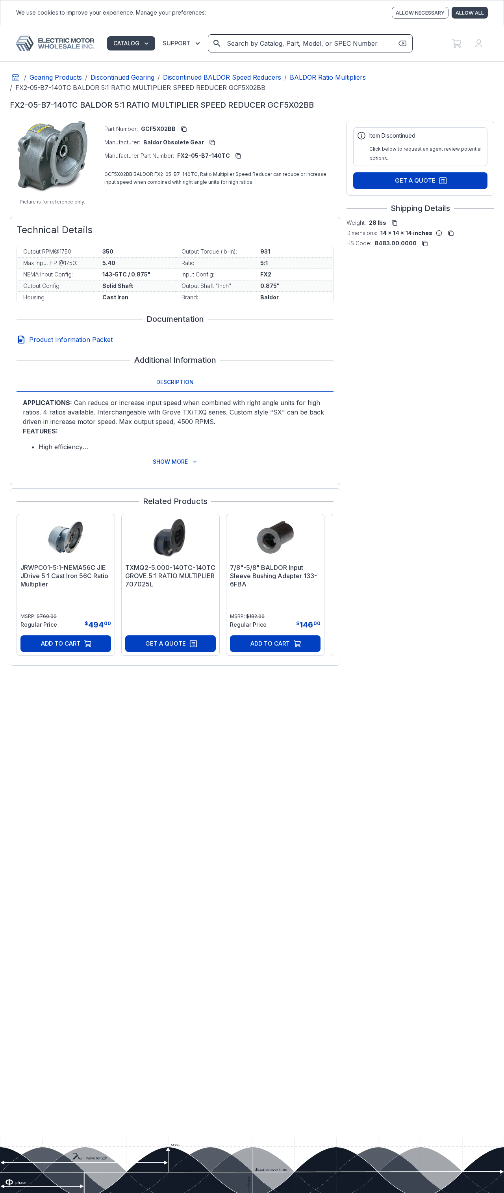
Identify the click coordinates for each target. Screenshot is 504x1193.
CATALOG (126, 43)
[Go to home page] (15, 77)
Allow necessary (420, 12)
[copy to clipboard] (184, 129)
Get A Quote (165, 643)
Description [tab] (175, 382)
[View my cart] (456, 43)
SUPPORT (176, 43)
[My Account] (478, 43)
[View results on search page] (217, 43)
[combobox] (310, 43)
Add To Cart (60, 643)
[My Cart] (456, 43)
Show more (170, 461)
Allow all (470, 12)
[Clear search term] (402, 43)
